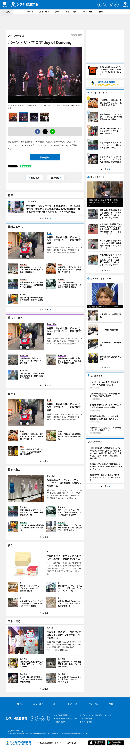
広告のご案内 (60, 722)
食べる (30, 11)
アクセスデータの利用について (67, 719)
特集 (101, 11)
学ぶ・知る (88, 11)
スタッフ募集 (87, 722)
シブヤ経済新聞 (24, 4)
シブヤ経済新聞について (64, 715)
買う (57, 11)
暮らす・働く (71, 11)
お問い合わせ (87, 719)
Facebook (100, 5)
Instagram (111, 5)
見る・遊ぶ (44, 11)
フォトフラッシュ (16, 35)
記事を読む (45, 157)
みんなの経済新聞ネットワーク (18, 743)
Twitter (105, 5)
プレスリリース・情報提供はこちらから (97, 715)
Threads (116, 5)
